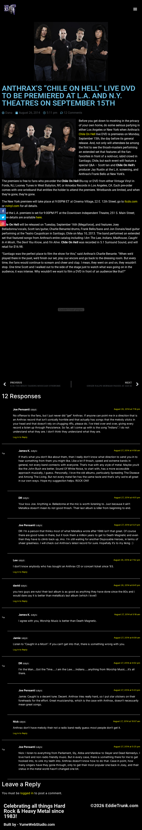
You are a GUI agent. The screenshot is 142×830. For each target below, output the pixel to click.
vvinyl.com (12, 206)
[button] (135, 9)
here (39, 217)
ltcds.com (131, 201)
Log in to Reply (20, 437)
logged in (26, 793)
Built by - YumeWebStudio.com (29, 824)
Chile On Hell (87, 134)
